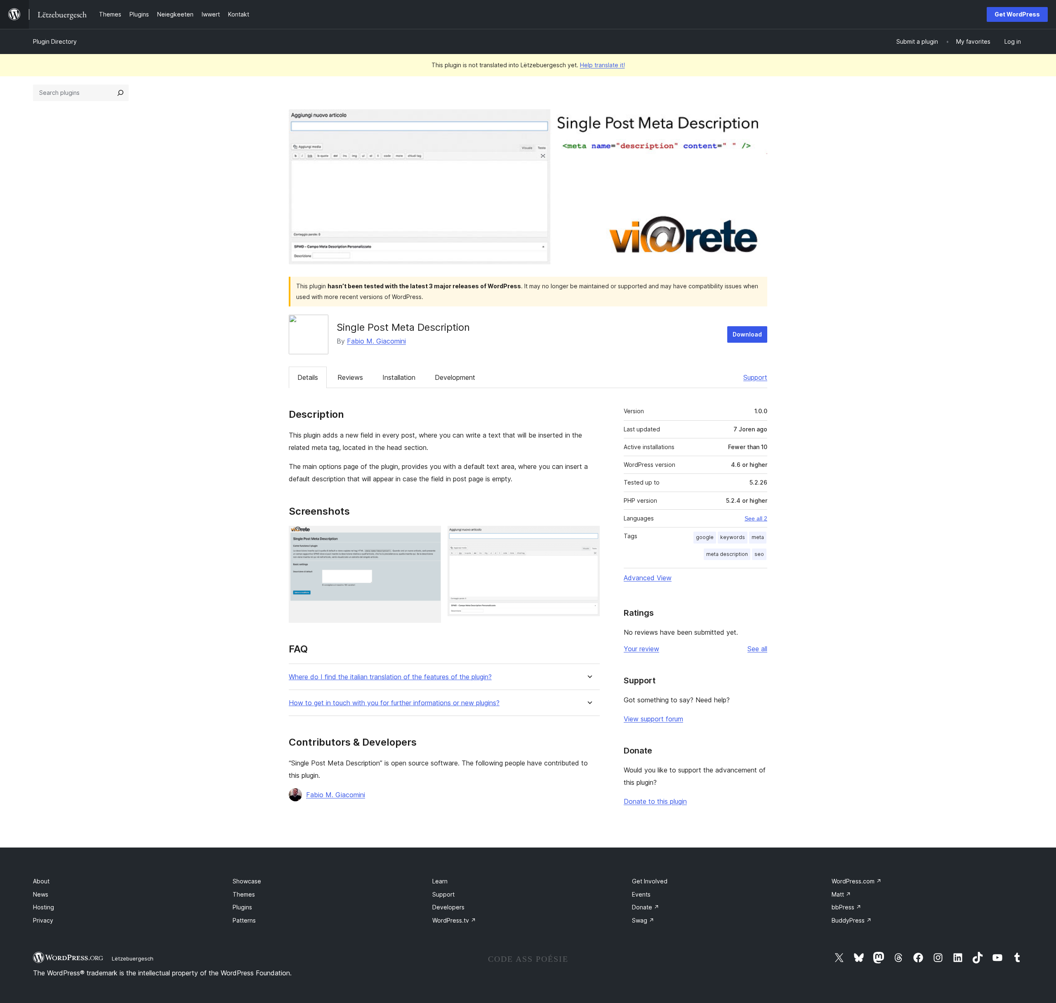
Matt (841, 894)
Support (755, 377)
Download (747, 334)
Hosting (43, 907)
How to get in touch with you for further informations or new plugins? (394, 703)
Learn (440, 881)
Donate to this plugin (655, 801)
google (705, 537)
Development (455, 377)
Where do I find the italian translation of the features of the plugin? (390, 677)
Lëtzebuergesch (132, 958)
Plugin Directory (55, 41)
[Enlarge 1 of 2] (430, 537)
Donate (645, 907)
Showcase (247, 881)
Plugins (242, 907)
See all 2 (756, 518)
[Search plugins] (120, 93)
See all (757, 649)
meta (758, 537)
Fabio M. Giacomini (376, 341)
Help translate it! (602, 64)
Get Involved (649, 881)
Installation (398, 377)
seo (759, 554)
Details (307, 377)
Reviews (350, 377)
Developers (448, 907)
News (40, 894)
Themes (244, 894)
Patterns (244, 920)
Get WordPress (1017, 14)
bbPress (846, 907)
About (41, 881)
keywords (732, 537)
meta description (727, 554)
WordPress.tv (454, 920)
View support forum (653, 719)
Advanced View (648, 578)
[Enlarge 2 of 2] (589, 537)
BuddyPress (852, 920)
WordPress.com (857, 881)
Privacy (43, 920)
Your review (641, 649)
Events (641, 894)
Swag (643, 920)
